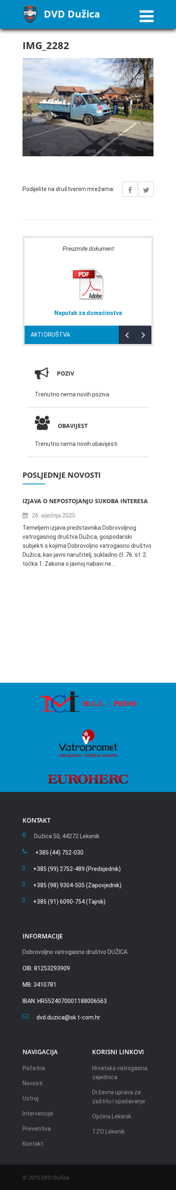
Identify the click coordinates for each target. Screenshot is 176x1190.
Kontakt (33, 1144)
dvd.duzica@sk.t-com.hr (68, 1017)
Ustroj (30, 1098)
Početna (34, 1068)
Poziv (65, 373)
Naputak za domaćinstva (88, 313)
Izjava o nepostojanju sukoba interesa (85, 501)
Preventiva (37, 1128)
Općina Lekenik (111, 1116)
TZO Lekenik (108, 1131)
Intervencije (38, 1113)
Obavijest (73, 426)
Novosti (33, 1083)
